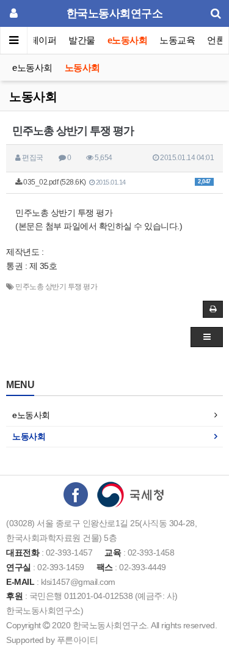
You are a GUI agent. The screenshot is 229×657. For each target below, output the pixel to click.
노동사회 (82, 67)
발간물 (81, 40)
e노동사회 (127, 40)
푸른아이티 (77, 640)
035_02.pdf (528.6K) (116, 182)
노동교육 (177, 40)
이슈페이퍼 (34, 40)
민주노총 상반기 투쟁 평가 (56, 286)
